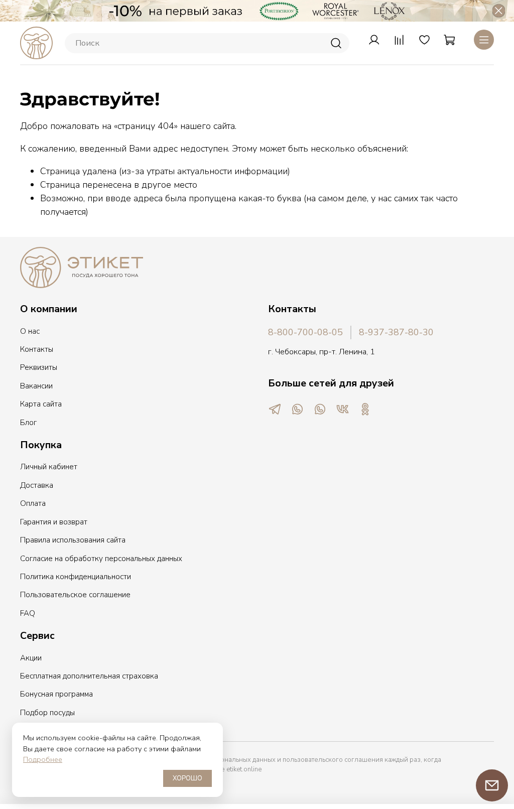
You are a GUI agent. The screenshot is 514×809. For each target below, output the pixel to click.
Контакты (36, 349)
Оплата (33, 503)
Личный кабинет (48, 467)
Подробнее (42, 759)
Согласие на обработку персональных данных (101, 559)
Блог (28, 423)
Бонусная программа (56, 694)
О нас (30, 331)
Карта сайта (41, 404)
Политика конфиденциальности (75, 577)
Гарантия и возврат (53, 522)
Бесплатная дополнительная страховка (89, 676)
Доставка (36, 485)
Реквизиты (38, 367)
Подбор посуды (47, 713)
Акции (31, 658)
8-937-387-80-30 (396, 332)
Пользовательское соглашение (75, 595)
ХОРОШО (187, 778)
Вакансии (36, 386)
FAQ (27, 613)
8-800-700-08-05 (305, 332)
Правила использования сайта (72, 540)
